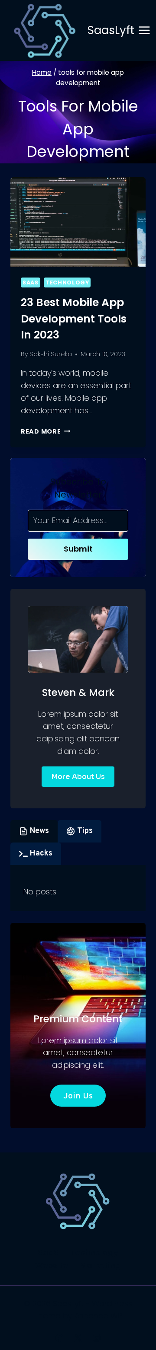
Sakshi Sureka (50, 354)
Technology (67, 282)
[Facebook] (59, 1338)
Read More (45, 431)
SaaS (31, 282)
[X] (78, 1338)
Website (51, 1265)
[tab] (34, 831)
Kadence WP (98, 1315)
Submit (78, 548)
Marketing (100, 1265)
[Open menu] (144, 30)
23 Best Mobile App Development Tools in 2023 (74, 318)
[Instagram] (96, 1338)
